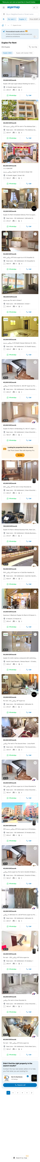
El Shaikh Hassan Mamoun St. (31, 346)
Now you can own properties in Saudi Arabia (19, 2)
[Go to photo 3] (20, 76)
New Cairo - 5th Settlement (15, 130)
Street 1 (27, 304)
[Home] (3, 25)
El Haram (9, 619)
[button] (34, 7)
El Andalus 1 (29, 961)
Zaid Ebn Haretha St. (31, 576)
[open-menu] (4, 7)
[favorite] (35, 60)
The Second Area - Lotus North (31, 747)
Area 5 (20, 87)
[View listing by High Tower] (34, 480)
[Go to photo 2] (19, 76)
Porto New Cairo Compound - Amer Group (31, 1046)
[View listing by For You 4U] (34, 523)
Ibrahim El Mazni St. (31, 875)
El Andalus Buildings (31, 832)
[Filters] (4, 19)
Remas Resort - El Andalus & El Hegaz (29, 661)
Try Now (20, 455)
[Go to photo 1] (18, 76)
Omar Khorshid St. (31, 389)
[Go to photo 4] (21, 76)
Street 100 (21, 175)
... (8, 25)
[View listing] (34, 77)
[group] (20, 67)
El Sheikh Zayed (11, 87)
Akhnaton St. (29, 218)
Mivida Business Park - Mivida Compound (31, 533)
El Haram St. (17, 619)
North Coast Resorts (12, 661)
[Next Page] (32, 1093)
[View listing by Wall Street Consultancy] (34, 208)
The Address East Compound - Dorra (31, 130)
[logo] (13, 7)
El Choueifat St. (30, 261)
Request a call (21, 1085)
